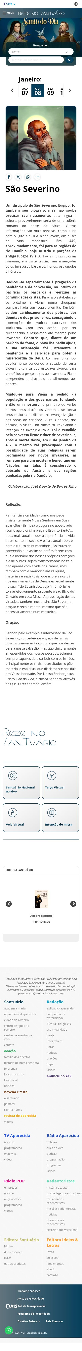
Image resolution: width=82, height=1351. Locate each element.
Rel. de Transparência (32, 1306)
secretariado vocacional (62, 1230)
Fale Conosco (54, 1321)
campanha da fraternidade (56, 1016)
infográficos (54, 1041)
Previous (9, 904)
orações (52, 1058)
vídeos (8, 1122)
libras (50, 1047)
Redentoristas (61, 1181)
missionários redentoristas (56, 1201)
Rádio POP (14, 1181)
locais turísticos (14, 1074)
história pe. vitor (58, 1187)
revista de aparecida (20, 1115)
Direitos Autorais (29, 1321)
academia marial (15, 1008)
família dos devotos (17, 1057)
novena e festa (15, 1092)
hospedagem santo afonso (64, 1193)
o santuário (11, 1098)
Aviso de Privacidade (31, 1298)
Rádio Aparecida (63, 1135)
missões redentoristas (61, 1209)
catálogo (52, 1275)
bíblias (8, 1246)
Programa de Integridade (34, 1314)
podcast (52, 1154)
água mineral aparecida (20, 1014)
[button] (12, 90)
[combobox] (41, 51)
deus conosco (13, 1252)
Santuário (13, 1001)
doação (10, 1051)
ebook (51, 1269)
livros (7, 1258)
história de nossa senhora (21, 1063)
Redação (55, 1001)
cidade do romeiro (16, 1020)
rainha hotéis (13, 1109)
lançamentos (55, 1263)
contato (9, 1045)
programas (54, 1165)
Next (73, 904)
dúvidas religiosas (59, 1024)
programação (13, 1148)
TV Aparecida (17, 1135)
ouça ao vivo (55, 1148)
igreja (50, 1035)
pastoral (9, 1104)
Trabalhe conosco (29, 1291)
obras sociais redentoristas (56, 1222)
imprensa (10, 1068)
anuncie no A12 (59, 1076)
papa (50, 1064)
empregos (11, 1187)
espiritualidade (57, 1029)
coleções (52, 1258)
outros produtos (15, 1264)
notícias (9, 1086)
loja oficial (11, 1080)
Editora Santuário (21, 1239)
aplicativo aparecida (60, 1008)
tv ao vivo (10, 1154)
